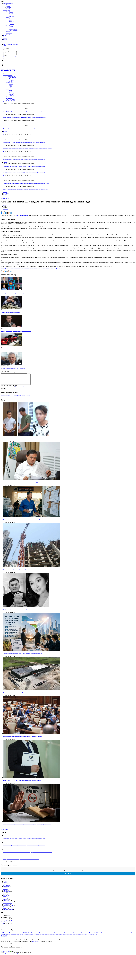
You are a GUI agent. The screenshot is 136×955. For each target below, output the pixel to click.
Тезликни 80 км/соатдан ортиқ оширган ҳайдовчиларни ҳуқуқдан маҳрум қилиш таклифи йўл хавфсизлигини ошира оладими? (26, 183)
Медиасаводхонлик (8, 3)
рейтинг (60, 268)
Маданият (5, 899)
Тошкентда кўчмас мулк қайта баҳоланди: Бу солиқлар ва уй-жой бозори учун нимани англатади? (21, 153)
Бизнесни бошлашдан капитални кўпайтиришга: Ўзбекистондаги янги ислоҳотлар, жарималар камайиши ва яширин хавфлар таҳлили (27, 148)
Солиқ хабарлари (13, 29)
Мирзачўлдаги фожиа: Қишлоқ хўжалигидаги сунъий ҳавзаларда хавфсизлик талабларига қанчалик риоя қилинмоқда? (25, 117)
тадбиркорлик (39, 934)
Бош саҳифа (6, 73)
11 (3, 922)
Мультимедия (9, 4)
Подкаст (5, 908)
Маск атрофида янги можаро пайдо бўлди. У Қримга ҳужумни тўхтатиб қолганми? (16, 331)
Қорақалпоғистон (92, 934)
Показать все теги (5, 935)
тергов (48, 934)
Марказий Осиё (35, 932)
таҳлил (45, 934)
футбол (65, 934)
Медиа (7, 17)
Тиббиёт (11, 13)
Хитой (95, 932)
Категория (8, 11)
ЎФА (2, 932)
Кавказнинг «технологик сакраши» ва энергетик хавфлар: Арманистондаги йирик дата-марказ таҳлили (22, 692)
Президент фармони (59, 932)
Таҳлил (5, 36)
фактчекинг (53, 934)
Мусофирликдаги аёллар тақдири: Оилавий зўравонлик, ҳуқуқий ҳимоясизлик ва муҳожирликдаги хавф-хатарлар (24, 159)
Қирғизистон (79, 934)
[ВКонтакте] (1, 213)
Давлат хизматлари (13, 30)
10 (1, 922)
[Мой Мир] (5, 213)
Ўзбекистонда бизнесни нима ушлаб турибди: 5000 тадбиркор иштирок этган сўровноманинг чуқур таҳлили (22, 653)
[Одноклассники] (3, 213)
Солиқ (79, 932)
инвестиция (123, 932)
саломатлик (22, 934)
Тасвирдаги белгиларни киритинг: (9, 385)
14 (8, 922)
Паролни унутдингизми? (9, 56)
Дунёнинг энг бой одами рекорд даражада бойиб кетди (10, 312)
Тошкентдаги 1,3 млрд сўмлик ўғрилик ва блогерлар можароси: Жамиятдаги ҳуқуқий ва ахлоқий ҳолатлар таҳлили (24, 136)
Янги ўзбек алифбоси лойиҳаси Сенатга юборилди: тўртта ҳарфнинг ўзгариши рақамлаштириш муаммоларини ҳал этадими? (26, 189)
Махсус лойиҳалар (7, 75)
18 (3, 923)
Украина (91, 932)
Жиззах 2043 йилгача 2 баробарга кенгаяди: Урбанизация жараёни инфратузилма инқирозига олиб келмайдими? (23, 111)
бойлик (52, 268)
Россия (65, 932)
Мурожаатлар (6, 885)
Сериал (11, 22)
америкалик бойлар (17, 268)
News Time (8, 7)
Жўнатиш (3, 388)
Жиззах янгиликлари (8, 901)
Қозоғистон (85, 934)
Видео (10, 20)
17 (1, 923)
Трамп (42, 268)
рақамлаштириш (15, 934)
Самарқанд (70, 932)
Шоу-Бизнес (9, 33)
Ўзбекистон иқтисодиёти (15, 932)
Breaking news (6, 10)
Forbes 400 (3, 268)
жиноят (112, 932)
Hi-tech (8, 34)
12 (4, 922)
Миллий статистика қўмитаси (46, 932)
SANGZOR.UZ (8, 70)
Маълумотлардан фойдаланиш (10, 44)
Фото (10, 19)
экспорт (73, 934)
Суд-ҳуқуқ (11, 26)
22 (9, 923)
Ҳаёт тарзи (11, 16)
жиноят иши (117, 932)
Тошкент (83, 932)
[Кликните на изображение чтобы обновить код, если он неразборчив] (31, 386)
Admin (5, 205)
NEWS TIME (6, 895)
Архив (7, 198)
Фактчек (8, 6)
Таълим (11, 12)
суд (26, 934)
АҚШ (56, 268)
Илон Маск (9, 268)
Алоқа (4, 45)
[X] (7, 213)
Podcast (8, 8)
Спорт (4, 35)
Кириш (7, 48)
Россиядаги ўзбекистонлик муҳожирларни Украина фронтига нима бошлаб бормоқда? (19, 128)
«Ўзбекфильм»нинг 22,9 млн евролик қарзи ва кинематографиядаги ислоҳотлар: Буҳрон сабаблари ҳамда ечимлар (24, 142)
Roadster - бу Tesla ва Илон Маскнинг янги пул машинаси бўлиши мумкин (14, 349)
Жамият (8, 31)
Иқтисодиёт (12, 27)
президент (8, 934)
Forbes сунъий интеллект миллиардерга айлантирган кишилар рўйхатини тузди (15, 293)
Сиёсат (5, 39)
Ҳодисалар (6, 906)
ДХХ (26, 932)
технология (47, 268)
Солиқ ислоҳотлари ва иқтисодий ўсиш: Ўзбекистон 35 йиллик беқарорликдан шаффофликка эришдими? (22, 780)
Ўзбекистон (6, 900)
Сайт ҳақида (10, 953)
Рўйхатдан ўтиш (7, 47)
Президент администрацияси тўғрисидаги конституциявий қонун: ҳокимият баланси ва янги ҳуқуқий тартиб (22, 736)
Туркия (87, 932)
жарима (108, 932)
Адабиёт (5, 881)
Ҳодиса (5, 192)
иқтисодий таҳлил (35, 268)
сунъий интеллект (26, 268)
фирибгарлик (59, 934)
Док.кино (11, 24)
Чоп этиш (5, 209)
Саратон (75, 932)
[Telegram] (11, 213)
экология (69, 934)
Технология (6, 904)
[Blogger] (9, 213)
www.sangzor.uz (36, 941)
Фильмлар (11, 21)
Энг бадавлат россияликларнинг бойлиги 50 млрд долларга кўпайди (13, 368)
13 (6, 922)
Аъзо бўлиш (68, 873)
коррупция (3, 934)
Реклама (15, 953)
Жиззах (5, 38)
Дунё (10, 15)
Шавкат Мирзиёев (101, 932)
